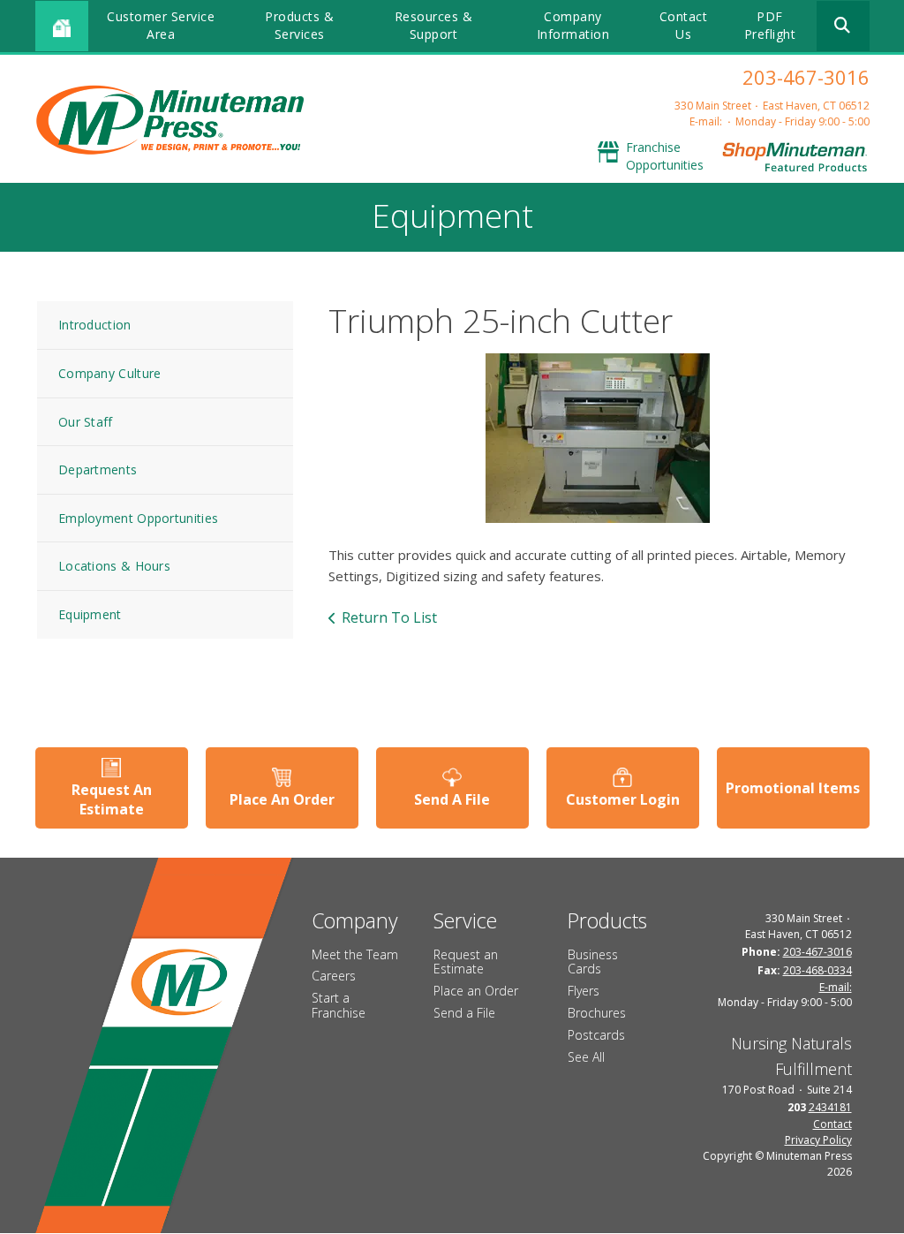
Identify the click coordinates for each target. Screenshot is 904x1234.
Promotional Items (793, 788)
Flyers (583, 990)
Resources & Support (434, 25)
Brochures (597, 1012)
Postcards (596, 1034)
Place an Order (475, 990)
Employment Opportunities (138, 518)
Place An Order (282, 799)
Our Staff (85, 421)
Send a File (464, 1012)
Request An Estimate (112, 799)
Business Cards (593, 962)
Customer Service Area (161, 25)
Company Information (573, 25)
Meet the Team (355, 954)
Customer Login (623, 799)
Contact (832, 1124)
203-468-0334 (817, 970)
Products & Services (299, 25)
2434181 (830, 1107)
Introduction (95, 324)
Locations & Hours (114, 565)
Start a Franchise (338, 1005)
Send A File (452, 799)
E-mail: (705, 121)
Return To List (389, 617)
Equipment (90, 614)
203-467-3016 (806, 77)
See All (586, 1057)
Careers (334, 975)
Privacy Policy (818, 1139)
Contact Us (683, 25)
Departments (97, 469)
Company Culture (110, 373)
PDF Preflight (770, 25)
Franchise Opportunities (665, 156)
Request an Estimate (465, 962)
